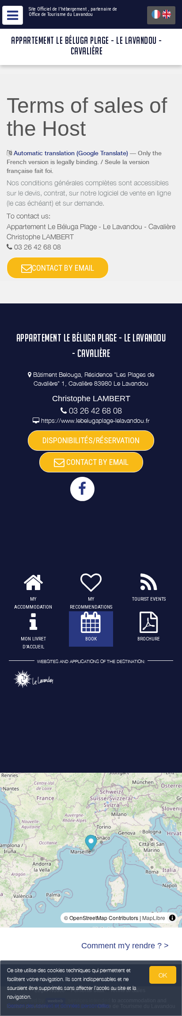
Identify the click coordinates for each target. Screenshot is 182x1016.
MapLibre (153, 917)
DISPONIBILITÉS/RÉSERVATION (91, 440)
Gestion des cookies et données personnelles (58, 1005)
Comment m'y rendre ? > (125, 945)
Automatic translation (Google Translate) (71, 153)
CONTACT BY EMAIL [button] (63, 267)
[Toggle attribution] (172, 917)
